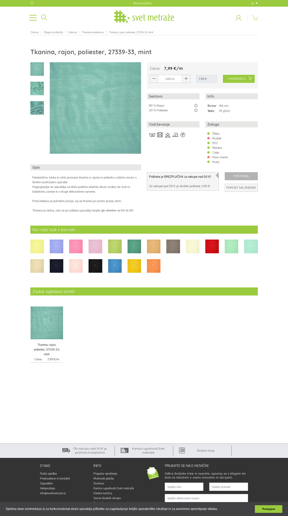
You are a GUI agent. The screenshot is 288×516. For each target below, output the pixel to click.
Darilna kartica (102, 493)
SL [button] (253, 3)
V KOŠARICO (237, 79)
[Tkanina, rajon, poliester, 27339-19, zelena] (115, 249)
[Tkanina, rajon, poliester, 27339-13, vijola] (56, 249)
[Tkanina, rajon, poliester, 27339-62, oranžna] (153, 268)
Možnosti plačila (103, 478)
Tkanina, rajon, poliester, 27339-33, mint (47, 349)
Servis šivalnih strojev (107, 498)
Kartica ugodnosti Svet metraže (113, 488)
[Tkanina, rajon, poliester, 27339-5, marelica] (76, 268)
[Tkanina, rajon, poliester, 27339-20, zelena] (134, 249)
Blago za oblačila (53, 32)
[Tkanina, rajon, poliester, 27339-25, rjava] (173, 249)
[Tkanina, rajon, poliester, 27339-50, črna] (95, 268)
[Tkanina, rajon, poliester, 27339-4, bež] (37, 268)
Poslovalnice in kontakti (55, 478)
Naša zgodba (48, 474)
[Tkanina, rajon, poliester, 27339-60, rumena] (134, 268)
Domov (35, 32)
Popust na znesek (241, 188)
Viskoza (72, 32)
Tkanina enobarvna (93, 32)
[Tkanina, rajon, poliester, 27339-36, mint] (251, 249)
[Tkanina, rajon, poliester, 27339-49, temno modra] (56, 268)
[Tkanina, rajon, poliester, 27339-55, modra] (115, 268)
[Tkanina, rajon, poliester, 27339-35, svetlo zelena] (231, 249)
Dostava (98, 483)
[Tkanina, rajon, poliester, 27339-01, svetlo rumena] (37, 249)
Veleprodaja (47, 488)
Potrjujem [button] (268, 509)
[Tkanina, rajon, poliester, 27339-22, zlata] (153, 249)
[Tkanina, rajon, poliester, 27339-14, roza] (76, 249)
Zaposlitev (46, 483)
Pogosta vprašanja (105, 474)
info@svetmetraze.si (53, 493)
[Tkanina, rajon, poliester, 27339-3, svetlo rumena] (192, 249)
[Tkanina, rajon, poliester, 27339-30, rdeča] (212, 249)
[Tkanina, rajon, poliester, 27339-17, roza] (95, 249)
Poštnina (241, 176)
